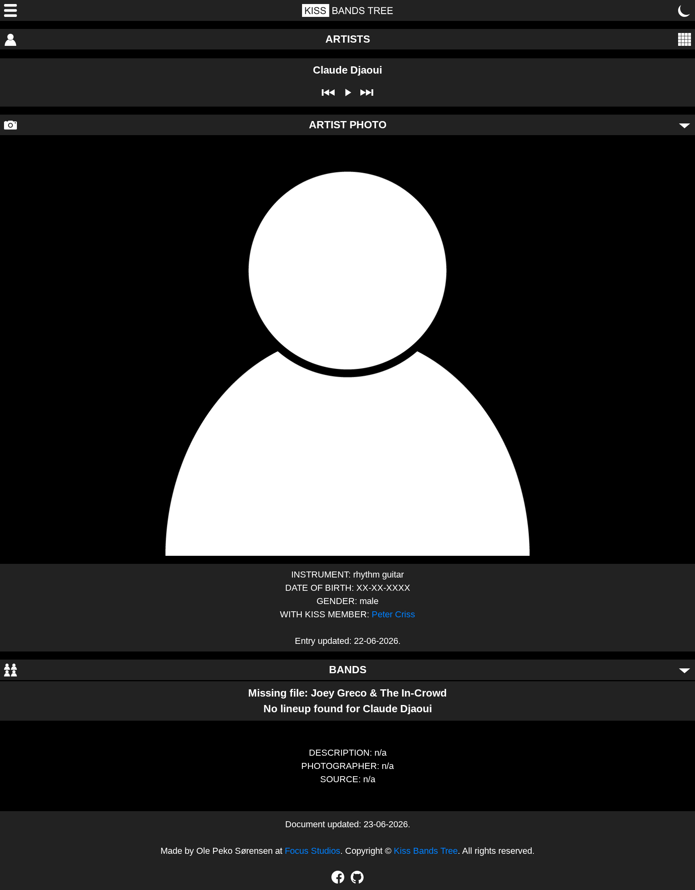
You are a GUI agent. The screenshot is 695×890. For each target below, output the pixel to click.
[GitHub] (357, 877)
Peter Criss (393, 614)
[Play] (347, 92)
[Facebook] (337, 877)
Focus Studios (312, 851)
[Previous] (328, 92)
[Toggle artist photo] (684, 125)
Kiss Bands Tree (426, 851)
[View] (684, 39)
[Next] (366, 92)
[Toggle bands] (684, 670)
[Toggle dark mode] (684, 10)
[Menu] (10, 10)
